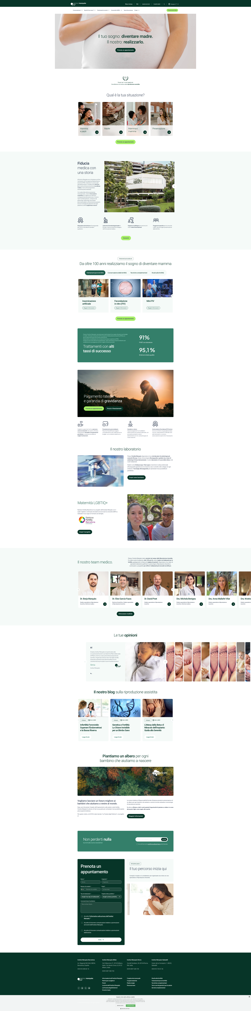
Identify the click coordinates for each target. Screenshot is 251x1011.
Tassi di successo (128, 10)
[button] (125, 1008)
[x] (85, 988)
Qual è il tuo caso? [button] (89, 10)
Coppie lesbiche (132, 980)
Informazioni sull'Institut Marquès (112, 978)
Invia (99, 940)
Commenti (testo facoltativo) (88, 901)
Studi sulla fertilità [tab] (158, 273)
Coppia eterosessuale (133, 978)
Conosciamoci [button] (77, 10)
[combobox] (249, 996)
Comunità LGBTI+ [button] (115, 10)
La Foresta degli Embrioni (109, 987)
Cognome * (104, 879)
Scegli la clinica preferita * (108, 893)
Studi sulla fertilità (157, 978)
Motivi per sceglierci (108, 980)
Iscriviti (164, 839)
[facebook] (79, 988)
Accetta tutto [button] (130, 1005)
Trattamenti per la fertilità (159, 980)
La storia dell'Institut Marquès (111, 985)
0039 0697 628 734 (133, 969)
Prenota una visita (172, 10)
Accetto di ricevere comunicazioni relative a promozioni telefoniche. (101, 931)
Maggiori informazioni (136, 816)
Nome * (82, 879)
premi (129, 82)
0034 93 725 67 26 (157, 969)
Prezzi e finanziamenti (114, 408)
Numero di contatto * (86, 886)
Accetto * (98, 917)
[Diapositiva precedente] (104, 186)
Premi (104, 983)
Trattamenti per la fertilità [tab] (95, 273)
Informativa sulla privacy (130, 1002)
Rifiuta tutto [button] (120, 1005)
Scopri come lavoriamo (136, 477)
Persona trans (131, 985)
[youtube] (89, 988)
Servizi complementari (158, 987)
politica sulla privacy (154, 844)
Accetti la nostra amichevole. (153, 844)
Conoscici (126, 238)
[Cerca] (164, 4)
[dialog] (125, 1003)
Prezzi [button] (136, 10)
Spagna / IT (174, 4)
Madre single (131, 983)
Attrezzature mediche (125, 614)
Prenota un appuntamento (125, 50)
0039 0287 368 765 (108, 971)
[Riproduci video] (150, 517)
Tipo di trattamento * (86, 893)
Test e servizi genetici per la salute (162, 985)
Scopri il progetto (84, 532)
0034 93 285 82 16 (83, 969)
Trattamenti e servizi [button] (102, 10)
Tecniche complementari (159, 983)
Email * (103, 886)
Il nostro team (106, 990)
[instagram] (82, 988)
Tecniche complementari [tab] (139, 273)
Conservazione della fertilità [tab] (117, 273)
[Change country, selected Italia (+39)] (83, 889)
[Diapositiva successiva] (174, 186)
